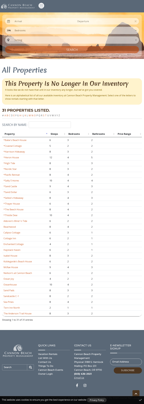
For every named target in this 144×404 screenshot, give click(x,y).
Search (72, 50)
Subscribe (128, 370)
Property (10, 133)
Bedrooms (74, 133)
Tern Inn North (12, 307)
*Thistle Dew (10, 215)
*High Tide (9, 163)
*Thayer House (12, 203)
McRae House (11, 267)
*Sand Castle (10, 186)
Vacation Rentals (47, 354)
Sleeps (54, 133)
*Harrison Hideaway (14, 151)
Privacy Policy (97, 400)
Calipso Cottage (12, 232)
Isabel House (10, 255)
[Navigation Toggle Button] (41, 5)
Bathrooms (98, 133)
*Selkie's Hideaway (13, 197)
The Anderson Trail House (18, 313)
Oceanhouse (10, 284)
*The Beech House (13, 209)
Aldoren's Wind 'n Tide (15, 221)
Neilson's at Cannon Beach (18, 273)
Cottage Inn (10, 238)
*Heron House (11, 157)
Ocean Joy (9, 278)
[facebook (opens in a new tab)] (77, 385)
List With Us (45, 358)
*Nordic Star (10, 169)
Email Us (79, 378)
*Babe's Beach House (15, 140)
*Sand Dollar (10, 192)
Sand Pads (9, 290)
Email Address (120, 361)
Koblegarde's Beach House (18, 261)
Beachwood (10, 226)
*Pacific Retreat (12, 174)
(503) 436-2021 (83, 374)
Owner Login (45, 374)
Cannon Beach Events (50, 370)
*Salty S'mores (11, 180)
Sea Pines (9, 301)
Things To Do (45, 366)
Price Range (124, 133)
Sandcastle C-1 (11, 296)
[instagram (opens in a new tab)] (85, 385)
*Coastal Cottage (13, 145)
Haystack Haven (12, 249)
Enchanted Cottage (14, 244)
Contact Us (44, 362)
